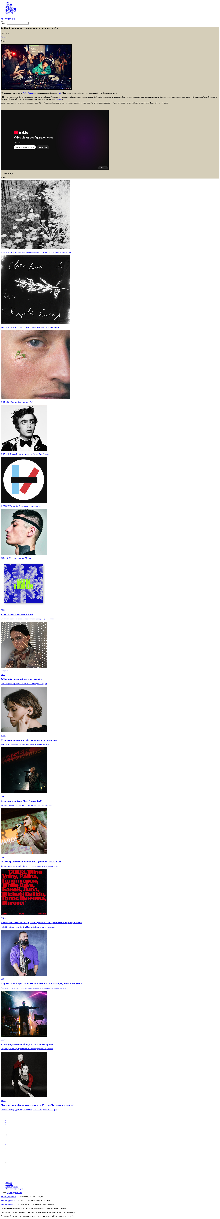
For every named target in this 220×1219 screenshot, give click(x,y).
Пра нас (9, 1183)
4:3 (59, 93)
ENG (13, 19)
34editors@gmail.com (9, 1200)
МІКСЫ (9, 5)
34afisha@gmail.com (8, 1197)
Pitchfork (4, 37)
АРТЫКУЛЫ (11, 9)
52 (6, 1136)
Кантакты (9, 1185)
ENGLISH (10, 13)
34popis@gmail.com (14, 1193)
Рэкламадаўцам (12, 1187)
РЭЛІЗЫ (9, 3)
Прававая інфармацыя (14, 1189)
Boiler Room (28, 93)
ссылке (59, 99)
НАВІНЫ (9, 7)
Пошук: (4, 23)
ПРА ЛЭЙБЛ (11, 11)
